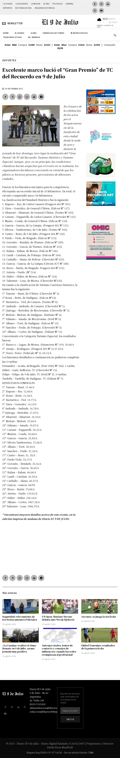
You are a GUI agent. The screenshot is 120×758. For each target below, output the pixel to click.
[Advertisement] (42, 547)
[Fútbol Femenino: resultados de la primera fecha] (99, 635)
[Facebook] (95, 4)
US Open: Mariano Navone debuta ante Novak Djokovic (58, 618)
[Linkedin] (108, 4)
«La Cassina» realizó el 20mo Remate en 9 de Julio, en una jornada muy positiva (19, 648)
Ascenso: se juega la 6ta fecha (98, 616)
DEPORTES (9, 60)
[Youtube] (101, 10)
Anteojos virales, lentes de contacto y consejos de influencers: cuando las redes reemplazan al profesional (59, 650)
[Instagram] (101, 4)
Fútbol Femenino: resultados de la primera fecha (98, 647)
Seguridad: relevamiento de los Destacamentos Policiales (19, 618)
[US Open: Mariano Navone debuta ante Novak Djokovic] (60, 606)
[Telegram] (41, 97)
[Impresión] (34, 97)
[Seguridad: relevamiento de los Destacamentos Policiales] (20, 606)
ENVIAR (70, 719)
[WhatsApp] (20, 97)
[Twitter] (95, 10)
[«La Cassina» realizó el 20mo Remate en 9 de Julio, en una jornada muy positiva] (20, 635)
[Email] (27, 97)
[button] (115, 35)
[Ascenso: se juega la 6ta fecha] (99, 606)
